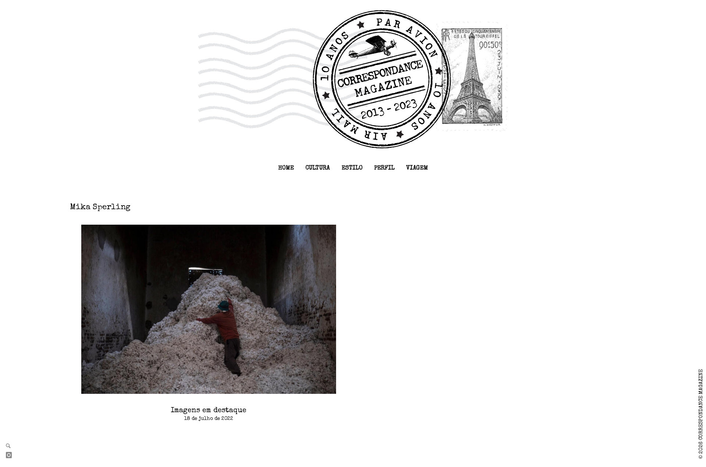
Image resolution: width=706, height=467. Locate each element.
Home (286, 168)
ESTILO (352, 168)
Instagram (12, 456)
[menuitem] (286, 168)
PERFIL (384, 168)
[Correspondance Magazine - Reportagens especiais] (353, 79)
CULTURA (318, 168)
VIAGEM (417, 168)
